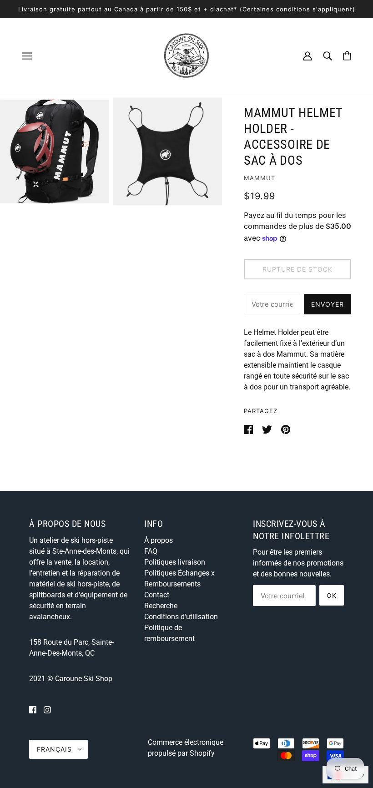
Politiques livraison (174, 562)
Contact (156, 595)
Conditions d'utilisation (181, 616)
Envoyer (327, 304)
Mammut (259, 178)
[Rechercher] (327, 55)
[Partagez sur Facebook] (249, 429)
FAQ (150, 551)
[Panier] (347, 56)
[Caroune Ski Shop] (186, 55)
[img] (32, 710)
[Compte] (307, 55)
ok (332, 595)
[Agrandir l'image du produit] (54, 151)
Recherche (160, 605)
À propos (158, 540)
